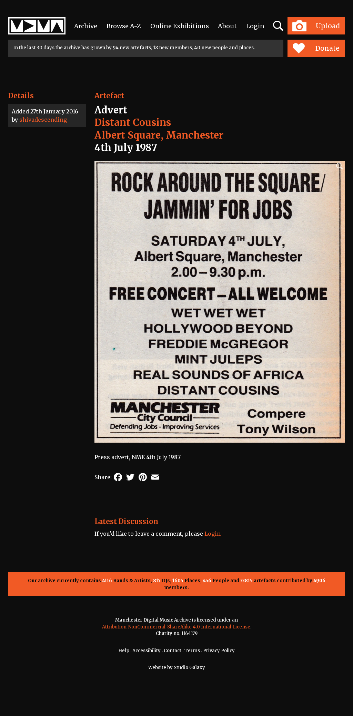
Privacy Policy (219, 651)
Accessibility (146, 651)
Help (123, 651)
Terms (192, 651)
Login (255, 26)
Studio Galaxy (189, 667)
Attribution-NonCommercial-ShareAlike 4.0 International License (176, 627)
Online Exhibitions (179, 26)
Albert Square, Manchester (158, 135)
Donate (327, 48)
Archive (85, 26)
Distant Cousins (132, 122)
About (227, 26)
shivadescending (43, 119)
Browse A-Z (124, 26)
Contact (172, 651)
